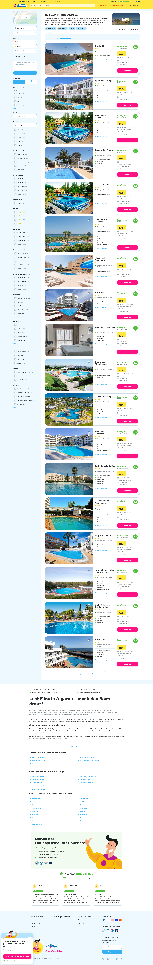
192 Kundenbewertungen (83, 878)
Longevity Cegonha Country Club (104, 571)
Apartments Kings (103, 80)
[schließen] (30, 941)
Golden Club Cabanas (101, 220)
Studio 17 (99, 46)
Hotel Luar (100, 639)
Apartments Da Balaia (102, 116)
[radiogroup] (25, 186)
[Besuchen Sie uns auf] (108, 959)
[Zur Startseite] (20, 5)
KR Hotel (99, 292)
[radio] (25, 179)
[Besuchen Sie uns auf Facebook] (103, 959)
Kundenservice (118, 5)
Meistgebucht (131, 29)
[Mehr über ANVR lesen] (137, 1)
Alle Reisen (103, 5)
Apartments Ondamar (100, 432)
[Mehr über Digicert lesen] (41, 863)
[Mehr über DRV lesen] (132, 1)
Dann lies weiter (65, 38)
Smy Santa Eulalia (103, 535)
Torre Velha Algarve (104, 150)
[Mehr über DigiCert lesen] (134, 1)
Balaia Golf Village (104, 396)
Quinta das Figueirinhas (101, 363)
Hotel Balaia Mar (103, 185)
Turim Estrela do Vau (105, 466)
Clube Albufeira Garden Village (102, 606)
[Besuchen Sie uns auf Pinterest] (112, 959)
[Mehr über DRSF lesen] (139, 1)
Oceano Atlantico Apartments (103, 501)
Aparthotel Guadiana (105, 327)
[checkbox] (25, 93)
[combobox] (62, 5)
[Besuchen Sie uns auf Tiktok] (117, 959)
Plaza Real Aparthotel (100, 259)
